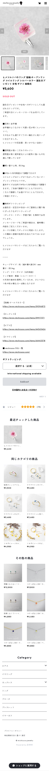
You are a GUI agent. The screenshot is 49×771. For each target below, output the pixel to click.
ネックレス (7, 682)
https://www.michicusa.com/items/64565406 (24, 329)
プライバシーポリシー (13, 731)
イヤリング (7, 674)
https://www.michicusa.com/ (16, 352)
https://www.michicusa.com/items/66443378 (24, 340)
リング (5, 691)
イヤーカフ (7, 715)
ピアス (5, 666)
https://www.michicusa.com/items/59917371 (24, 318)
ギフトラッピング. (12, 359)
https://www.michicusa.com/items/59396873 (24, 306)
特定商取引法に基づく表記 (14, 735)
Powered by (21, 745)
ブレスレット (8, 707)
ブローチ (6, 699)
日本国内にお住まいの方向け (24, 390)
